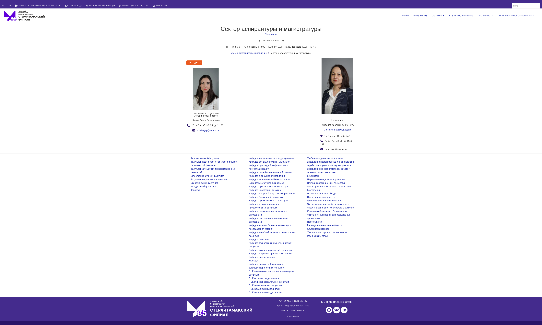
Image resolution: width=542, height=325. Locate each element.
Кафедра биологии (259, 239)
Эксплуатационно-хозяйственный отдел (328, 204)
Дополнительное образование (515, 15)
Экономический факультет (204, 183)
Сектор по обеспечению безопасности (327, 211)
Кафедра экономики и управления (267, 176)
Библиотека (313, 176)
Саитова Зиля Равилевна (337, 130)
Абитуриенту (420, 15)
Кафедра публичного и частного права (269, 200)
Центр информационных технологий (326, 183)
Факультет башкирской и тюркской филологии (214, 162)
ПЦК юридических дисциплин (264, 289)
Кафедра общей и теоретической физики (270, 172)
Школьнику (484, 15)
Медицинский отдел (317, 236)
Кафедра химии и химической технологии (270, 250)
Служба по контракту (461, 15)
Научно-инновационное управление (326, 179)
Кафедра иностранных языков (265, 190)
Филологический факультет (205, 158)
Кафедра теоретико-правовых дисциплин (270, 253)
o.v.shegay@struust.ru (208, 130)
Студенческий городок (318, 229)
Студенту (437, 15)
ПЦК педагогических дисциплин (265, 285)
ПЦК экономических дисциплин (265, 292)
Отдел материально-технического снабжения (330, 207)
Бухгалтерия (313, 190)
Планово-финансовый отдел (322, 193)
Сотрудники (194, 62)
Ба (10, 6)
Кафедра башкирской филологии (266, 197)
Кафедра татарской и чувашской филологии (272, 193)
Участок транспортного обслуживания (327, 232)
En (3, 6)
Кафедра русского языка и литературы (269, 186)
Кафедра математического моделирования (271, 158)
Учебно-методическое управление (249, 53)
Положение (271, 34)
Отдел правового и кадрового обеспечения (329, 186)
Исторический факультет (203, 165)
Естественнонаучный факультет (207, 176)
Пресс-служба (314, 222)
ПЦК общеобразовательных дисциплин (269, 282)
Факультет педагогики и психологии (209, 179)
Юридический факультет (203, 186)
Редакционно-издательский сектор (325, 225)
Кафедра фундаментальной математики (270, 162)
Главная (404, 15)
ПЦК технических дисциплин (264, 278)
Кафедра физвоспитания (262, 257)
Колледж (195, 190)
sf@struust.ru (293, 316)
